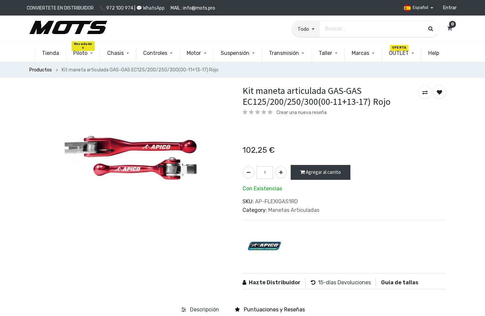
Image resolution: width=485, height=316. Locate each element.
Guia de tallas (399, 282)
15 (320, 282)
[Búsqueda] (430, 28)
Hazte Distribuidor (275, 282)
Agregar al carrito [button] (323, 172)
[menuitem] (50, 53)
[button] (305, 29)
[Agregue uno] (281, 172)
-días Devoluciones (347, 282)
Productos (40, 70)
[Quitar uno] (248, 172)
